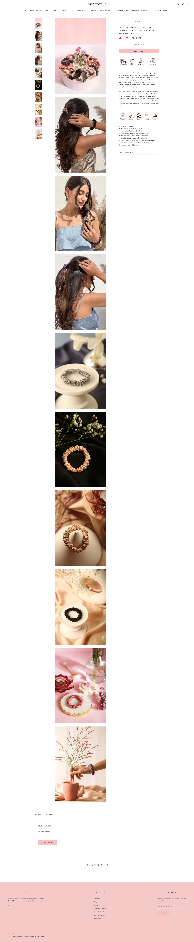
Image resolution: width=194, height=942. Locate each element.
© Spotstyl (12, 934)
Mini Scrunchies (121, 10)
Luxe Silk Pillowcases (163, 10)
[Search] (183, 4)
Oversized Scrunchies (100, 10)
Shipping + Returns (100, 908)
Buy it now (139, 51)
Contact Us (97, 918)
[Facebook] (8, 905)
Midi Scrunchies (59, 10)
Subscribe (163, 913)
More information (127, 152)
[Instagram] (13, 905)
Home (24, 10)
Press (96, 905)
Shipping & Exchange (44, 815)
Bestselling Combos (140, 10)
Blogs (96, 902)
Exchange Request (99, 915)
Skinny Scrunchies (79, 10)
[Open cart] (188, 4)
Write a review (47, 842)
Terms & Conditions (100, 912)
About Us (97, 899)
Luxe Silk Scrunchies (39, 10)
